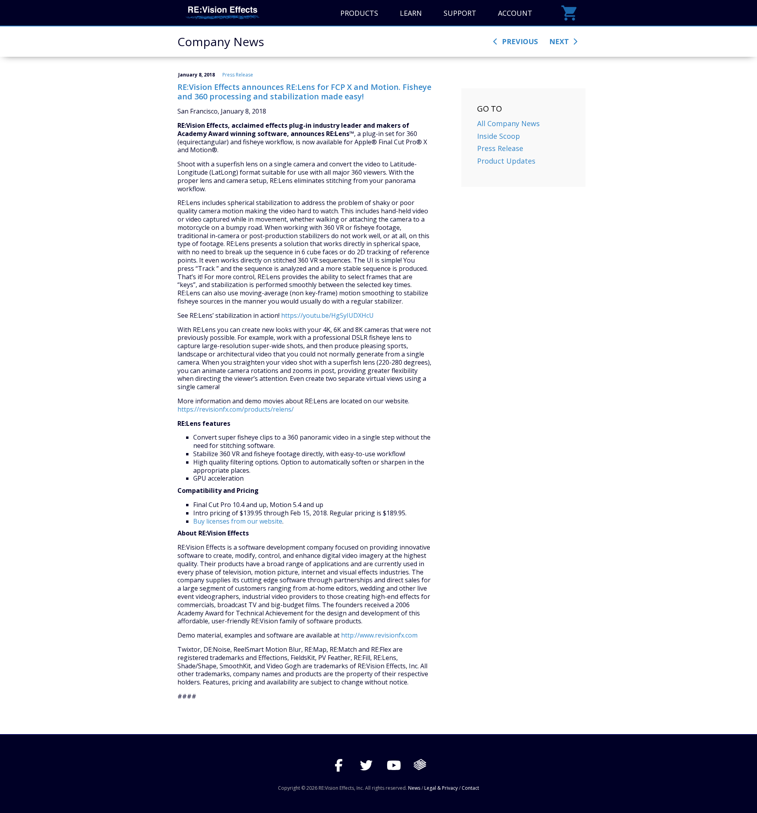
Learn (411, 13)
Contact (470, 788)
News (414, 788)
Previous (519, 41)
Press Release (237, 74)
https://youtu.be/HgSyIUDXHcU (327, 315)
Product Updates (506, 161)
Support (460, 13)
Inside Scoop (498, 136)
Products (359, 13)
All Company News (508, 123)
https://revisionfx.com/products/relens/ (235, 409)
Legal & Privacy (441, 788)
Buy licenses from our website (237, 521)
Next (560, 41)
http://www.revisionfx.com (379, 635)
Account (515, 13)
